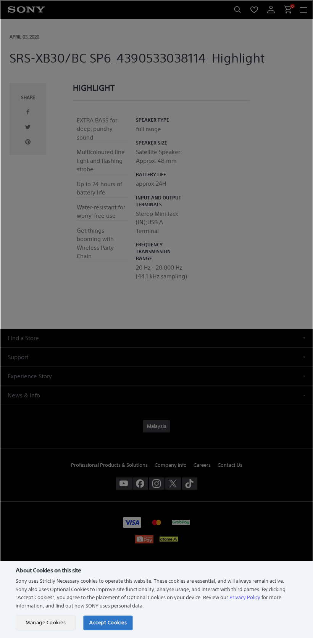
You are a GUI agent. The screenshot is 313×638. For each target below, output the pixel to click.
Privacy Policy (244, 597)
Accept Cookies (108, 622)
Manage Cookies (46, 622)
